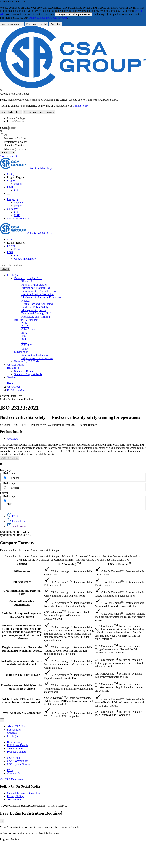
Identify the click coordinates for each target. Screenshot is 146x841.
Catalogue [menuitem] (13, 275)
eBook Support (15, 748)
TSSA (24, 348)
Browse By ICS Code (26, 361)
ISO (23, 339)
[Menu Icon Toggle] (8, 194)
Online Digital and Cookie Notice (48, 17)
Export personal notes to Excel (22, 674)
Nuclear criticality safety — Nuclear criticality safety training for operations (70, 417)
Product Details (11, 431)
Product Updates (16, 751)
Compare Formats (17, 542)
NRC (24, 342)
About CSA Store (17, 726)
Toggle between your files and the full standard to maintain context (22, 649)
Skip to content (8, 155)
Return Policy (15, 742)
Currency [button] (12, 208)
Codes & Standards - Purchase (17, 399)
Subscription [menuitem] (21, 351)
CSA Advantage (69, 564)
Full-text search (22, 581)
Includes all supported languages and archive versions (22, 615)
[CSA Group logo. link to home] (73, 87)
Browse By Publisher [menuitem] (26, 319)
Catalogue (13, 736)
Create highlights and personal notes (21, 592)
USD (10, 186)
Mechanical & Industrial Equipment (41, 297)
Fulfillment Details (17, 745)
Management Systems (33, 310)
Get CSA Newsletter (11, 779)
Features (22, 563)
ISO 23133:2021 (16, 389)
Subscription (14, 729)
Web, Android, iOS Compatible (22, 712)
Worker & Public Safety (34, 307)
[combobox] (16, 265)
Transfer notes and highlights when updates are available (22, 687)
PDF (9, 503)
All (6, 134)
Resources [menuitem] (13, 367)
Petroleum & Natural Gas (35, 287)
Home (10, 383)
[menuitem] (83, 281)
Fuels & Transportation (34, 284)
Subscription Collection (34, 355)
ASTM (25, 326)
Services (12, 732)
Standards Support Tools (28, 374)
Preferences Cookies (15, 141)
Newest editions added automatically (22, 603)
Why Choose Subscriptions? (37, 358)
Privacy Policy (15, 796)
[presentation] (1, 90)
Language (5, 470)
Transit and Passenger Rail (36, 313)
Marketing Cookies (15, 149)
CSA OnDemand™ (18, 218)
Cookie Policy (81, 105)
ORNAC (26, 345)
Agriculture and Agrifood (35, 316)
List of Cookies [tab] (15, 121)
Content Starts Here (11, 395)
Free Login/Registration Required (31, 813)
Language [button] (12, 199)
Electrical (26, 281)
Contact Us (13, 773)
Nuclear (25, 300)
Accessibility (14, 799)
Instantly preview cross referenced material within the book (22, 663)
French (18, 183)
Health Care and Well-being (37, 303)
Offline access (22, 571)
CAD (17, 190)
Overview (12, 438)
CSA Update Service (19, 764)
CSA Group (28, 329)
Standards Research (25, 371)
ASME (25, 323)
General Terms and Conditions (24, 793)
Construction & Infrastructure (37, 294)
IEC (23, 335)
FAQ (10, 770)
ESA (24, 332)
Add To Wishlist (9, 457)
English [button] (11, 180)
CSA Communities (17, 760)
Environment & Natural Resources (40, 291)
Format (4, 492)
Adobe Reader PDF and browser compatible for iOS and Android (22, 701)
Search (4, 127)
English (18, 202)
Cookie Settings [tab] (16, 118)
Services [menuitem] (12, 377)
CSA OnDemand (120, 564)
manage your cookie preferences (73, 14)
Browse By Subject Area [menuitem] (28, 278)
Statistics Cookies (14, 145)
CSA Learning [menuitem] (15, 364)
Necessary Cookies (15, 138)
